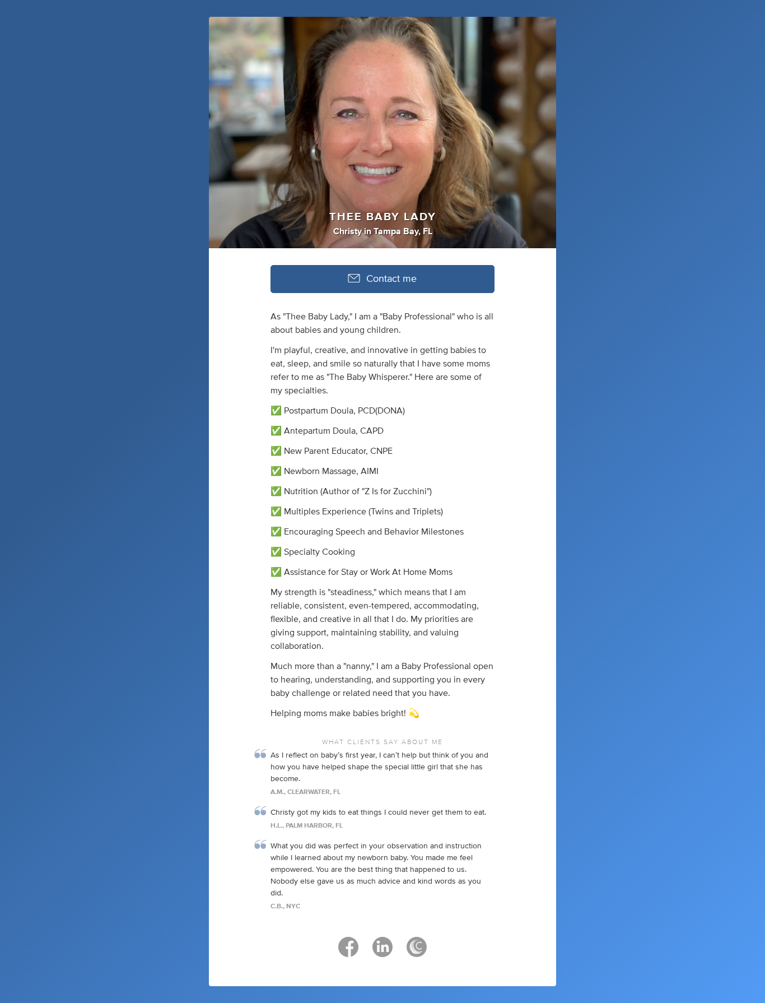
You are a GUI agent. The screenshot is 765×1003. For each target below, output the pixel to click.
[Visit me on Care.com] (417, 952)
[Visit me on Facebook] (348, 952)
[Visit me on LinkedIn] (382, 952)
